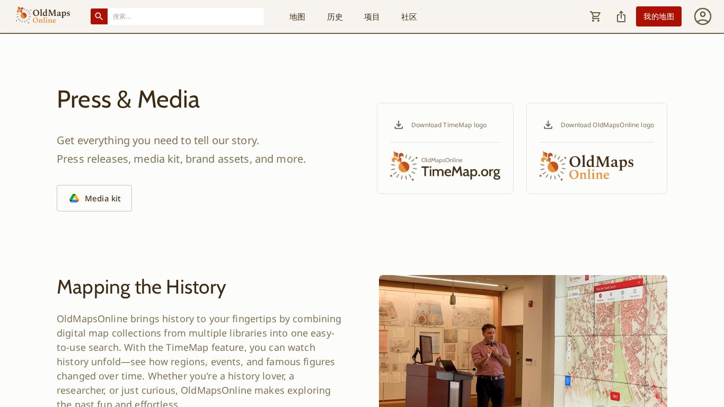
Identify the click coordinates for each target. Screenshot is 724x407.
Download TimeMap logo (449, 124)
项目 (372, 16)
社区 (409, 16)
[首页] (43, 16)
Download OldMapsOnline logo (607, 124)
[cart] (595, 16)
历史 (335, 16)
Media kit (103, 198)
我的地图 (658, 16)
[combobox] (186, 16)
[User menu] (703, 16)
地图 (297, 16)
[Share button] (621, 16)
